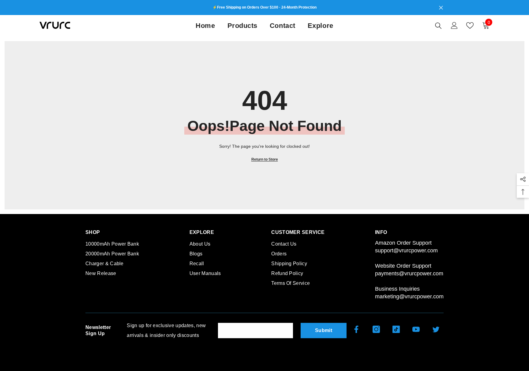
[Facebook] (356, 329)
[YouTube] (416, 329)
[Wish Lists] (470, 25)
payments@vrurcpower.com (409, 273)
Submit (323, 330)
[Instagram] (376, 329)
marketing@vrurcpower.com (409, 296)
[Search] (438, 25)
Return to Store (264, 159)
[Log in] (454, 25)
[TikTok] (396, 329)
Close (441, 7)
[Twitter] (436, 329)
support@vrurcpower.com (406, 250)
